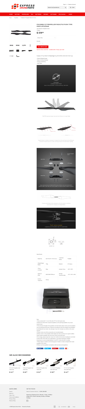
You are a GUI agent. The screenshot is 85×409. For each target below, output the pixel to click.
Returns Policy (12, 400)
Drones (46, 14)
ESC (32, 14)
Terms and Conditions (14, 397)
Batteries (38, 14)
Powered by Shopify (26, 406)
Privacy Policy (12, 398)
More (70, 14)
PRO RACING (62, 14)
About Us (11, 393)
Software (53, 14)
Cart (73, 7)
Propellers (25, 14)
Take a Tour (11, 395)
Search (10, 391)
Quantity (38, 41)
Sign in (64, 4)
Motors (17, 14)
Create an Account (72, 4)
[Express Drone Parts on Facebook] (27, 401)
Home (11, 14)
